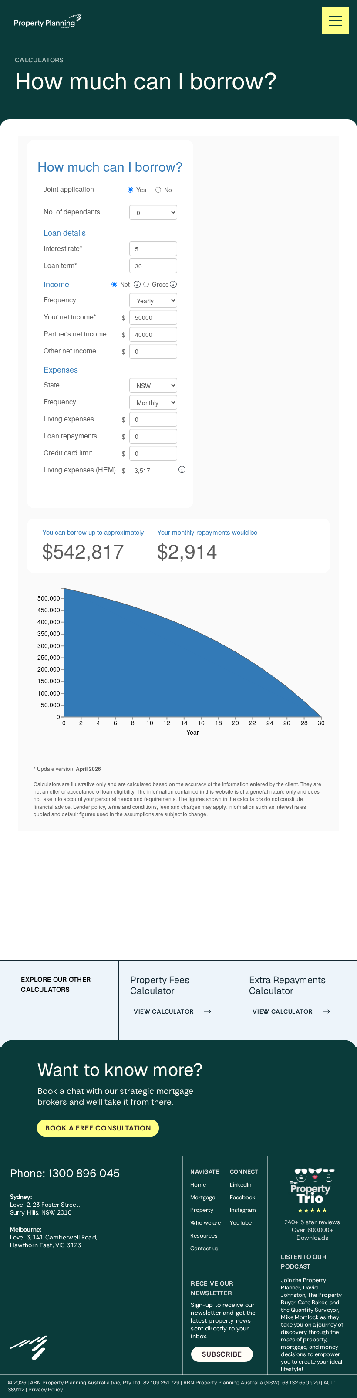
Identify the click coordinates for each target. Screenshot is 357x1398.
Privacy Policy (45, 1389)
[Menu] (335, 20)
